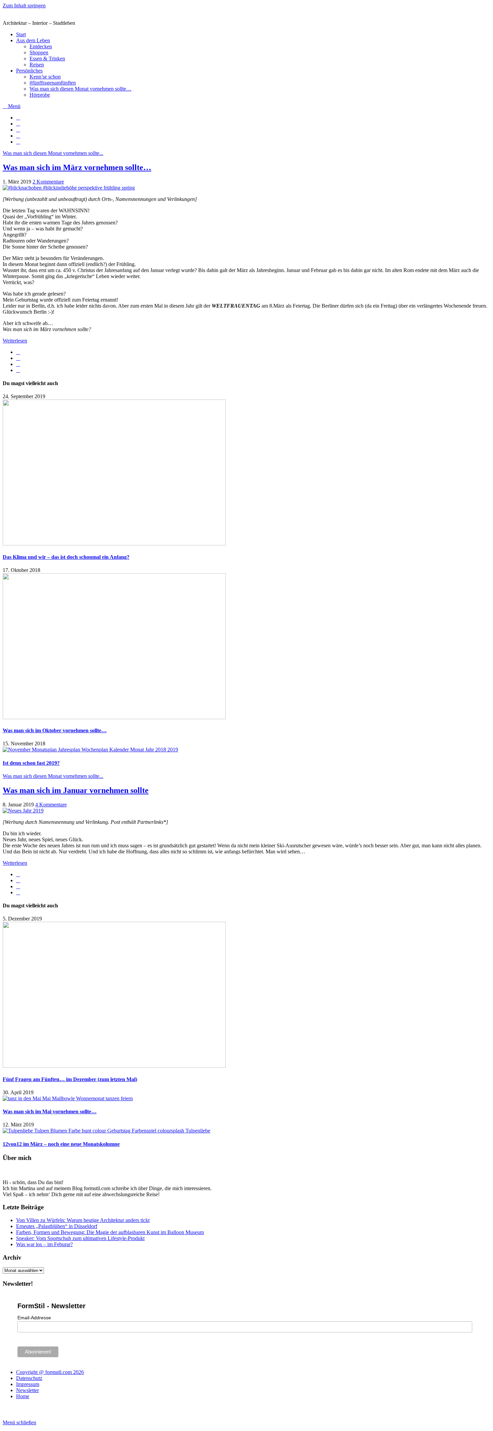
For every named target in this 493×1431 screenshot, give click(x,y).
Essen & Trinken (47, 58)
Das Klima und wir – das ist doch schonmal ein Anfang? (66, 557)
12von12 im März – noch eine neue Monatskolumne (61, 1144)
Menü (13, 106)
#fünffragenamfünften (53, 83)
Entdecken (41, 46)
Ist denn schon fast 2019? (31, 763)
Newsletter (27, 1390)
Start (21, 34)
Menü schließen (19, 1422)
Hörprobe (40, 95)
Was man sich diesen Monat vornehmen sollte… (80, 89)
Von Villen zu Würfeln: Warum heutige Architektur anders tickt (83, 1220)
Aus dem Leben (33, 40)
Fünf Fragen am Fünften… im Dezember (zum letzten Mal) (70, 1079)
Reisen (37, 64)
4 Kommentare (51, 804)
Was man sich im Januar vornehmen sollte (76, 790)
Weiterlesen (15, 340)
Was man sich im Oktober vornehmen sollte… (55, 730)
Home (22, 1396)
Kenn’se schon (45, 77)
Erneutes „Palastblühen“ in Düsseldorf (56, 1226)
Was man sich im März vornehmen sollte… (77, 167)
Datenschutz (29, 1378)
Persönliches (29, 70)
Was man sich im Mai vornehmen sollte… (50, 1111)
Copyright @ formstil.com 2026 (50, 1372)
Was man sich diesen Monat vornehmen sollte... (53, 153)
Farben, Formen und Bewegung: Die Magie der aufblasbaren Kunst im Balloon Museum (110, 1232)
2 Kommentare (48, 181)
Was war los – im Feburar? (44, 1244)
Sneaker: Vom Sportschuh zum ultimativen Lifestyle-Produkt (80, 1238)
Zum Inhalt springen (24, 5)
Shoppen (39, 52)
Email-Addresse (34, 1317)
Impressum (27, 1384)
